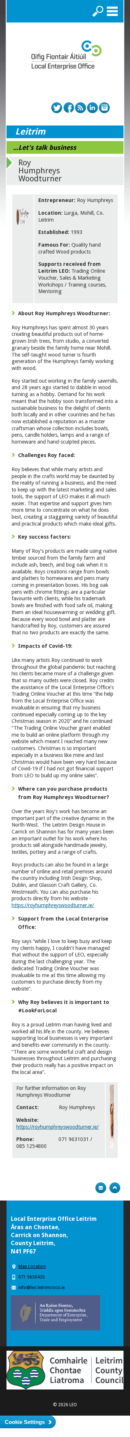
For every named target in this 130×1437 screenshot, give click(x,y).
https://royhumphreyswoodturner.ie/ (53, 905)
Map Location (32, 1266)
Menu (112, 11)
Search (97, 11)
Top (114, 1187)
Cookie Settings (25, 1422)
